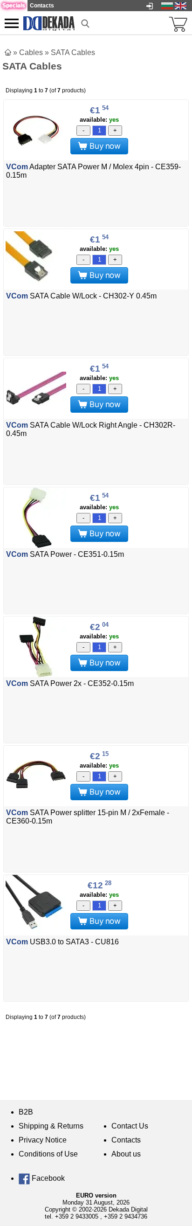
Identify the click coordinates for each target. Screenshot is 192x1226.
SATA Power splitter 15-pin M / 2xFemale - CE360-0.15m (87, 817)
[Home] (8, 52)
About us (126, 1154)
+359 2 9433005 (76, 1216)
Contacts (126, 1140)
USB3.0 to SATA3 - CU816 (62, 942)
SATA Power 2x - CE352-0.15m (70, 683)
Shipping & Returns (51, 1126)
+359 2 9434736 (125, 1216)
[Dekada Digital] (49, 23)
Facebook (47, 1178)
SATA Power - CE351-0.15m (65, 554)
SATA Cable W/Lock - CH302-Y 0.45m (81, 296)
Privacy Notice (43, 1140)
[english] (180, 5)
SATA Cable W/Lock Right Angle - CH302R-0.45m (90, 429)
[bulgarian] (167, 5)
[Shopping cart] (178, 23)
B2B (26, 1112)
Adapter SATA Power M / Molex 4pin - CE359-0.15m (93, 171)
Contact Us (129, 1126)
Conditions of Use (48, 1154)
